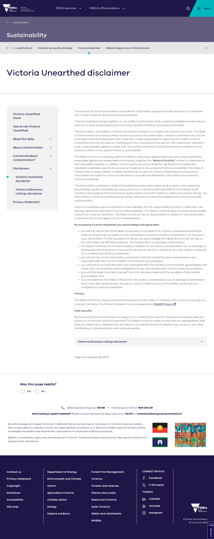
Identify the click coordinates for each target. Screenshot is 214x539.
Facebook (155, 478)
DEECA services (66, 8)
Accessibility (15, 500)
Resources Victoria (104, 500)
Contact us (14, 472)
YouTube (154, 506)
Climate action (57, 500)
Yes (29, 391)
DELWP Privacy (163, 304)
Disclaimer (14, 493)
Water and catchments (106, 513)
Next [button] (201, 48)
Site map (12, 507)
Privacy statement (19, 479)
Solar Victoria (100, 507)
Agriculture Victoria (60, 493)
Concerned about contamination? (25, 158)
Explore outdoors (58, 513)
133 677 (129, 413)
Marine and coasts (103, 493)
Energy (52, 507)
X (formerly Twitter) (153, 488)
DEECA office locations (104, 8)
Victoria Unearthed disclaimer (29, 179)
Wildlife (96, 520)
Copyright (13, 486)
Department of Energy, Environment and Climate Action (64, 479)
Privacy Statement (26, 202)
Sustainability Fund (20, 48)
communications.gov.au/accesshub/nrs (159, 413)
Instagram (156, 513)
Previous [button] (13, 48)
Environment (21, 22)
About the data (23, 139)
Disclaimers (21, 168)
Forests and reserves (105, 486)
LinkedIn (154, 499)
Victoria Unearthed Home (26, 116)
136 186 (101, 407)
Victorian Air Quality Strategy (55, 48)
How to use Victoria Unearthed (26, 128)
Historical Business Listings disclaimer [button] (102, 342)
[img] (19, 8)
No (43, 391)
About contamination (28, 148)
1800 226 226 (145, 407)
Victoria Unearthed (89, 48)
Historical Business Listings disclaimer (29, 191)
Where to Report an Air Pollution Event (128, 48)
